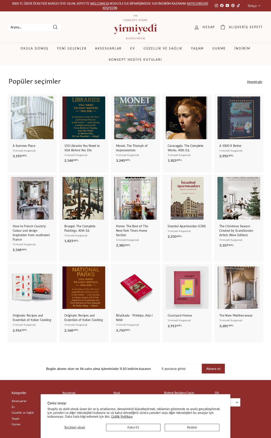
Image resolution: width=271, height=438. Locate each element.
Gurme (219, 48)
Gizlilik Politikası (122, 416)
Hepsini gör (255, 82)
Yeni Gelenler (72, 48)
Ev (132, 48)
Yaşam (197, 48)
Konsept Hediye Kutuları (135, 59)
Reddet (192, 427)
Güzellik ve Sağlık (163, 48)
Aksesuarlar (108, 48)
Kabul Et (133, 427)
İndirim (242, 48)
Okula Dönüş (34, 48)
